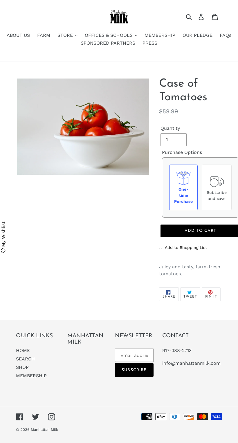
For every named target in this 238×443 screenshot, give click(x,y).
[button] (183, 247)
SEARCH (25, 359)
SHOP (22, 367)
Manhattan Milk (44, 429)
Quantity (170, 128)
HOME (23, 350)
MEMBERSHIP (31, 375)
